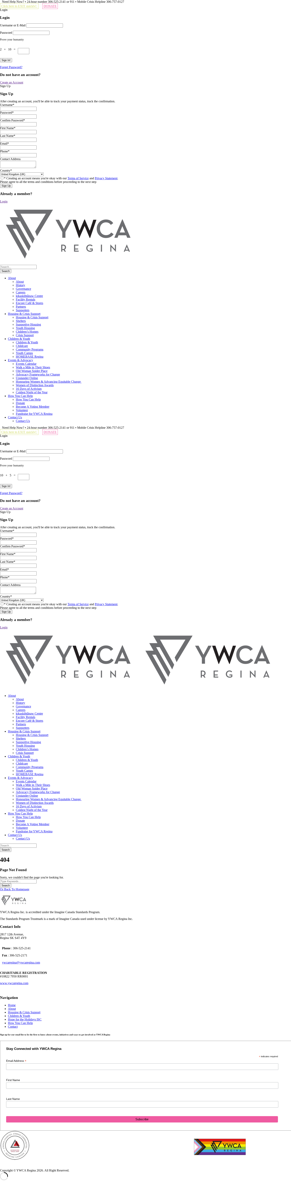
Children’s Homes (27, 331)
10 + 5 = (9, 475)
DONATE (50, 6)
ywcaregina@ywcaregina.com (21, 962)
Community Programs (29, 349)
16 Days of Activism (29, 388)
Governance (23, 288)
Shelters (21, 321)
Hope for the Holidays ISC (25, 1019)
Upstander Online (27, 378)
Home (12, 1005)
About (12, 278)
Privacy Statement (106, 178)
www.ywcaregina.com (14, 983)
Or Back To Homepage (14, 889)
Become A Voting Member (32, 406)
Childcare (22, 346)
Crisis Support (25, 335)
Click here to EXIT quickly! (19, 6)
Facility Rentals (25, 299)
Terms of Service (78, 178)
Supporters (22, 310)
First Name (13, 1080)
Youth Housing (25, 328)
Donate (20, 403)
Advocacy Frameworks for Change (38, 374)
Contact (13, 1026)
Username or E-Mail (13, 25)
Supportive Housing (28, 324)
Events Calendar (26, 363)
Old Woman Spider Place (32, 371)
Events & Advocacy (20, 360)
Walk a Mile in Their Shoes (33, 367)
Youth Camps (24, 353)
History (20, 285)
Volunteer (22, 410)
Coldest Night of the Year (32, 392)
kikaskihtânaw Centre (29, 296)
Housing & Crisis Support (24, 313)
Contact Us (15, 417)
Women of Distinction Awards (35, 385)
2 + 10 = (9, 49)
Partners (21, 306)
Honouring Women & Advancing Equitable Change (49, 381)
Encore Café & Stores (29, 303)
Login (4, 201)
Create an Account (11, 82)
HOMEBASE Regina (29, 356)
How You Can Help (20, 396)
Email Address (16, 1061)
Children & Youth (19, 338)
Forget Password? (11, 67)
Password (6, 32)
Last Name (13, 1098)
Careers (20, 292)
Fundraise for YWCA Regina (34, 413)
